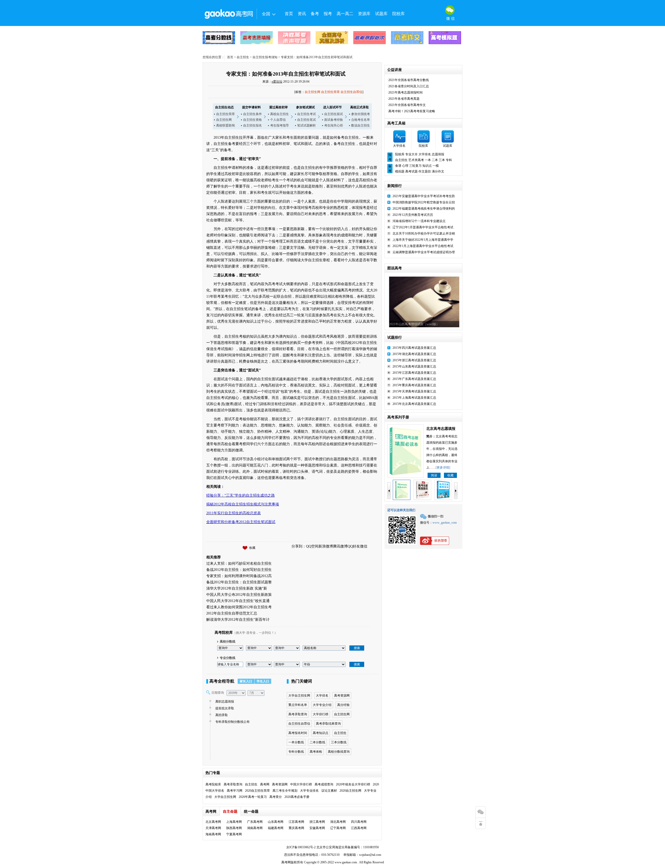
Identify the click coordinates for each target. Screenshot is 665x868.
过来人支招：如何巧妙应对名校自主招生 (239, 563)
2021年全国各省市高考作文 (407, 105)
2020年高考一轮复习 (253, 797)
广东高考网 (255, 822)
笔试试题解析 (306, 125)
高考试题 (411, 171)
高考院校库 (224, 633)
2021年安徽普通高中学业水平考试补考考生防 (424, 196)
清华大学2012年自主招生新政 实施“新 (236, 588)
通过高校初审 (278, 107)
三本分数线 (339, 742)
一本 (428, 160)
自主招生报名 (252, 125)
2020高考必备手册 (296, 797)
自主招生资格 (252, 120)
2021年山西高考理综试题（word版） (414, 324)
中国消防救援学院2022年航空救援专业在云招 (424, 202)
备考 (315, 13)
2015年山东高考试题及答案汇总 (414, 366)
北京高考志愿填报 (440, 429)
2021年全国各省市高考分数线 (408, 80)
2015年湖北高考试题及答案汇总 (414, 354)
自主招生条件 (252, 114)
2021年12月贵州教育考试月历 (413, 215)
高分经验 (343, 705)
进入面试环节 (332, 107)
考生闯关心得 (333, 125)
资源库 (364, 13)
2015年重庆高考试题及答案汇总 (414, 385)
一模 (436, 166)
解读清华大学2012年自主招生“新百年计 (238, 620)
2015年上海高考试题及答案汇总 (414, 397)
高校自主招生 (279, 114)
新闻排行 (394, 186)
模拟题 (399, 171)
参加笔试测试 (305, 107)
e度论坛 (277, 81)
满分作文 (438, 171)
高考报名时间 (297, 733)
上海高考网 (234, 822)
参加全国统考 (360, 114)
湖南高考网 (255, 828)
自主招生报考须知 (264, 57)
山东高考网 (275, 822)
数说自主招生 (360, 125)
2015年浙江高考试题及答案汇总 (414, 360)
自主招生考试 (306, 114)
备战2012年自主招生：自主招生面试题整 (239, 582)
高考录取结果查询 (328, 723)
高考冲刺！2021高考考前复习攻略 (411, 111)
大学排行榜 (320, 714)
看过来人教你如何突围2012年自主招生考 (239, 607)
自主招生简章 (330, 92)
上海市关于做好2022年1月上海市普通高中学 (423, 240)
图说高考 (394, 268)
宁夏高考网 (234, 834)
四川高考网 (359, 822)
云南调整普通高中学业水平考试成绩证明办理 (424, 252)
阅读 (434, 475)
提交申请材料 (251, 107)
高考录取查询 (297, 714)
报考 (328, 13)
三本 (442, 160)
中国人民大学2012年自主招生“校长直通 (238, 601)
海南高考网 (213, 834)
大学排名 (322, 695)
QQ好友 (354, 546)
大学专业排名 (309, 790)
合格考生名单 (360, 120)
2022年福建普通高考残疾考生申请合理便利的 (424, 208)
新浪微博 (325, 546)
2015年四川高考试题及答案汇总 (414, 348)
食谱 (398, 166)
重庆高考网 (296, 828)
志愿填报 (438, 154)
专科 (449, 160)
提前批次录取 (224, 708)
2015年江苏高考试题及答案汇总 (414, 373)
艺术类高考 (416, 160)
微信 (363, 546)
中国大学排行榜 (301, 784)
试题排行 (394, 337)
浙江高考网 (317, 822)
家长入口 (246, 681)
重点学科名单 (297, 705)
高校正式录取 (359, 107)
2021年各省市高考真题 (404, 99)
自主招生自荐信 (351, 92)
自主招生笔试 (306, 120)
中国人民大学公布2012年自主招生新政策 (239, 595)
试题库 (381, 13)
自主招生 (243, 57)
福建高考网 (275, 828)
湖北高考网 (338, 822)
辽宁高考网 (338, 828)
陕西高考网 (234, 828)
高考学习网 (234, 790)
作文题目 (424, 171)
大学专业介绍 (322, 705)
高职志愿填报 (224, 701)
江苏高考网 (296, 822)
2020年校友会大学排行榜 (353, 784)
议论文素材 (329, 790)
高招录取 (221, 715)
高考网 (264, 784)
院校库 (398, 13)
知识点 (427, 166)
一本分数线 (296, 742)
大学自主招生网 (299, 695)
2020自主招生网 (350, 790)
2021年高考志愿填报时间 (405, 92)
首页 (289, 13)
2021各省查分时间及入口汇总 (408, 86)
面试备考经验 (333, 120)
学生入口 (263, 681)
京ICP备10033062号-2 (301, 847)
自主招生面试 (333, 114)
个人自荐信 (278, 120)
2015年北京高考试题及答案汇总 (414, 404)
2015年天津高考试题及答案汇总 (414, 391)
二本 (435, 160)
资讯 (302, 13)
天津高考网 (213, 828)
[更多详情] (443, 467)
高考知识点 (320, 733)
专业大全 (411, 154)
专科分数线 (296, 751)
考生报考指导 (279, 125)
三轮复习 (415, 166)
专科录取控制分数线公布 (232, 722)
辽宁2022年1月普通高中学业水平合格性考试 (423, 227)
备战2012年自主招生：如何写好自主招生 (239, 570)
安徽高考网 (317, 828)
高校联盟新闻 (225, 125)
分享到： (298, 546)
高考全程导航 (221, 681)
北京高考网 (213, 822)
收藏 (252, 548)
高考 (284, 862)
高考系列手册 (398, 417)
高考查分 (275, 797)
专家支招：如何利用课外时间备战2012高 (239, 576)
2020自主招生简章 (257, 790)
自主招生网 (312, 92)
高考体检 (316, 751)
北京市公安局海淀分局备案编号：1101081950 (347, 847)
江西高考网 (359, 828)
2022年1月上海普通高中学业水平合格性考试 (423, 246)
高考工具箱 (396, 123)
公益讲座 (394, 70)
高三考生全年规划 (284, 790)
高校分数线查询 (339, 751)
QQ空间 (312, 546)
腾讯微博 (340, 546)
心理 (405, 166)
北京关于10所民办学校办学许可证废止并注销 (424, 233)
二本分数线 (317, 742)
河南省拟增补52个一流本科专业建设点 (419, 221)
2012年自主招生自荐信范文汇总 (231, 613)
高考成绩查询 (324, 784)
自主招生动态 (224, 107)
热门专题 (212, 773)
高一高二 (345, 13)
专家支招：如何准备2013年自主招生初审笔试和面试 (285, 74)
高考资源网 (342, 695)
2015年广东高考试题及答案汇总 (414, 379)
